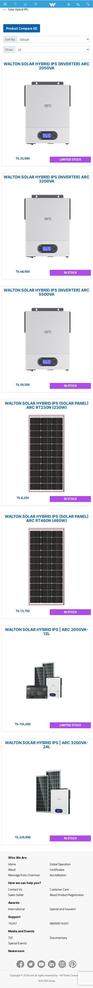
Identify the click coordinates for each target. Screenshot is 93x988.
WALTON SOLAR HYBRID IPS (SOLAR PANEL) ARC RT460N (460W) (46, 518)
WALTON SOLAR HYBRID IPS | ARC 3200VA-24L (46, 744)
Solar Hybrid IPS (18, 9)
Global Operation (60, 864)
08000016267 (59, 923)
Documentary (58, 937)
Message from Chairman (24, 875)
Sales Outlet (16, 894)
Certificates (57, 869)
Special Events (17, 943)
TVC (10, 937)
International (16, 909)
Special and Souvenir (63, 909)
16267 (12, 923)
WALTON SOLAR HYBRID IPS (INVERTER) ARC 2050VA (47, 66)
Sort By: (10, 39)
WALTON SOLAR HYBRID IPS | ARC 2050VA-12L (46, 631)
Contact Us (15, 889)
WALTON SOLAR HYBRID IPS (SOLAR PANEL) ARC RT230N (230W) (46, 405)
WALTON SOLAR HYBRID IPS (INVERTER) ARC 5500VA (47, 292)
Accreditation (58, 875)
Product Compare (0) (21, 28)
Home (12, 864)
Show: (9, 49)
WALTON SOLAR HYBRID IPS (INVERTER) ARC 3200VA (47, 179)
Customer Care (59, 889)
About (12, 869)
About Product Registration (67, 894)
